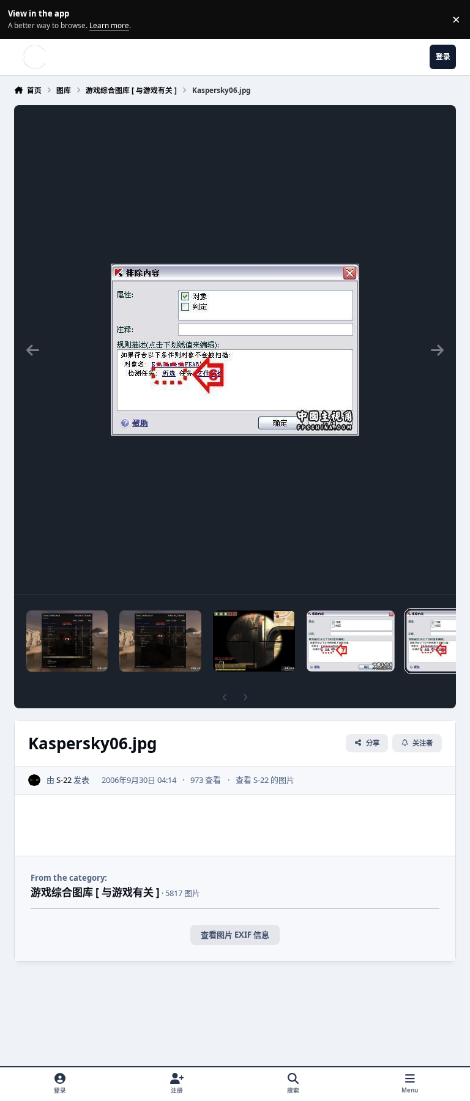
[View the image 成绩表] (160, 641)
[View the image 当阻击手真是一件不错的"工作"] (67, 641)
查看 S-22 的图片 (265, 779)
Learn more (21, 18)
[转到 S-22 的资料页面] (34, 780)
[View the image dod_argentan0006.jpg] (253, 641)
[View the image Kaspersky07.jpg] (351, 641)
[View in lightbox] (235, 350)
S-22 (64, 779)
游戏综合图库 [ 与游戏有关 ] (95, 892)
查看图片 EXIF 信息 (235, 934)
